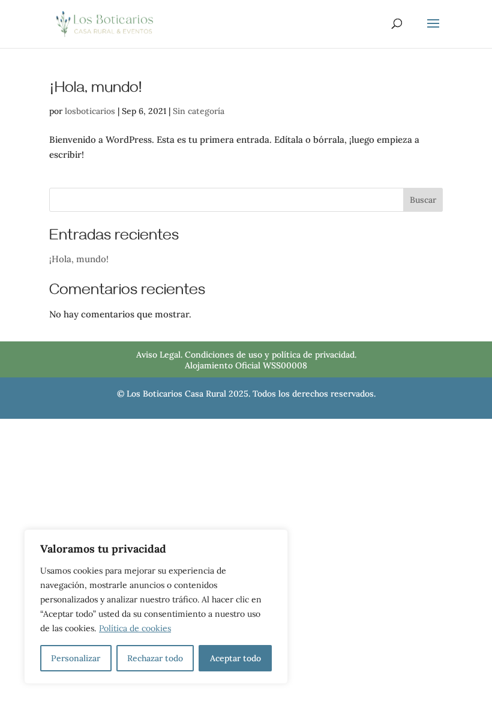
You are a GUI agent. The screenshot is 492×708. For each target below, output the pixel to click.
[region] (156, 606)
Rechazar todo (155, 658)
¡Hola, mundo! (95, 90)
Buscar (423, 199)
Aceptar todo (235, 658)
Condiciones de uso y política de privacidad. (270, 354)
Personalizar (75, 658)
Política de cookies (135, 628)
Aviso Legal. (159, 354)
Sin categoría (198, 111)
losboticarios (90, 111)
